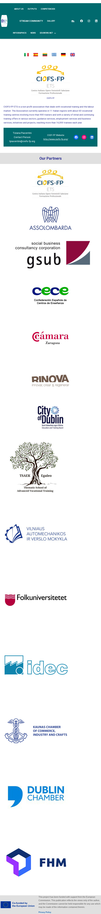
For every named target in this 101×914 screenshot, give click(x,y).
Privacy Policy (45, 912)
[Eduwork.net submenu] (55, 33)
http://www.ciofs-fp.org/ (55, 139)
